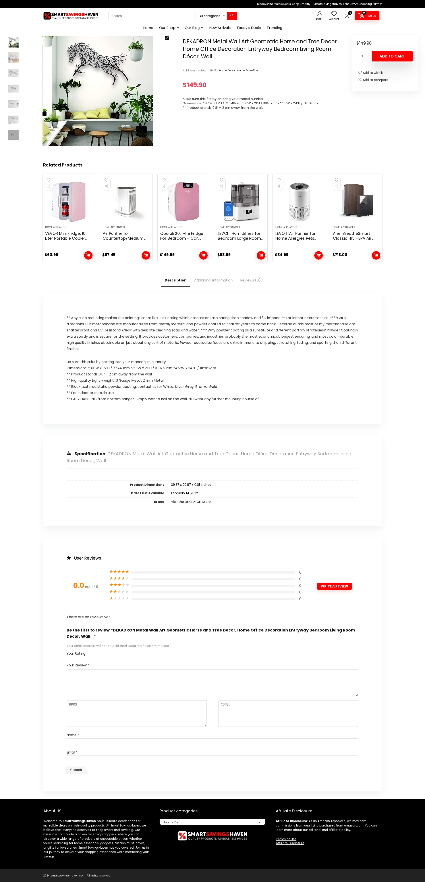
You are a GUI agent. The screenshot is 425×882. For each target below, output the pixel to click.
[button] (167, 38)
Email (72, 752)
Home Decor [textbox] (211, 822)
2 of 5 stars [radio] (92, 652)
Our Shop (167, 27)
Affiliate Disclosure (290, 843)
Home (148, 27)
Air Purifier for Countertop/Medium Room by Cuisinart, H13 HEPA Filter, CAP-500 (125, 241)
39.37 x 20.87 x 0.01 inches (191, 484)
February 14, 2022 (184, 493)
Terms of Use (286, 839)
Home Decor (227, 70)
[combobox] (212, 822)
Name (73, 735)
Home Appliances (56, 227)
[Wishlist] (334, 14)
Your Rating (76, 653)
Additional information (213, 280)
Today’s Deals (249, 27)
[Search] (232, 16)
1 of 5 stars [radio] (90, 652)
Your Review (78, 665)
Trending (274, 27)
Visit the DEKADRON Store (191, 501)
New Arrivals (220, 27)
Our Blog (192, 27)
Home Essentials (247, 70)
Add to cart (392, 56)
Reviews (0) (250, 280)
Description (176, 280)
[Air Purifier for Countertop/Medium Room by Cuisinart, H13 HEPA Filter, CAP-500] (126, 202)
